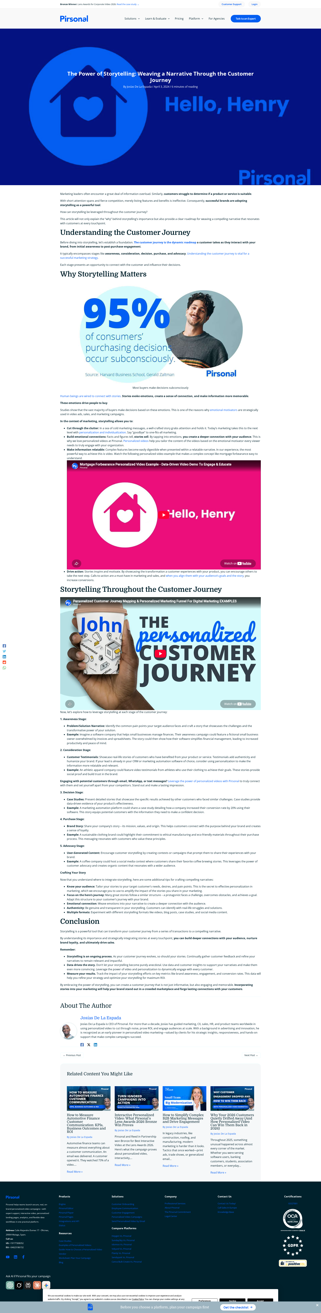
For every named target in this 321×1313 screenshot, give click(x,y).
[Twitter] (4, 651)
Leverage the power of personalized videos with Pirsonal (203, 781)
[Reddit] (4, 662)
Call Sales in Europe (227, 1207)
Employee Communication (125, 1208)
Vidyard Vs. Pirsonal (121, 1248)
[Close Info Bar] (317, 1305)
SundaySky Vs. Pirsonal (123, 1240)
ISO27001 (293, 1203)
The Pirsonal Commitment (178, 1211)
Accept (260, 1301)
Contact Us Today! (227, 1203)
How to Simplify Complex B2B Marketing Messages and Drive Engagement (183, 1118)
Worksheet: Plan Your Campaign (75, 1257)
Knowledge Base (226, 1211)
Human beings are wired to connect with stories (90, 396)
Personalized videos (136, 441)
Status (62, 1225)
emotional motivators (223, 410)
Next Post (251, 1055)
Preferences (205, 1301)
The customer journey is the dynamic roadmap (164, 242)
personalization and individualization (102, 432)
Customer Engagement (123, 1212)
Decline (232, 1301)
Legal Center (171, 1216)
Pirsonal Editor (66, 1208)
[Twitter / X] (88, 1044)
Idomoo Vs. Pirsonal (122, 1244)
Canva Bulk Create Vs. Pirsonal (127, 1261)
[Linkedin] (4, 657)
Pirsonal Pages (66, 1216)
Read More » (75, 1172)
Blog (61, 1262)
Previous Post (72, 1055)
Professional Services (175, 1203)
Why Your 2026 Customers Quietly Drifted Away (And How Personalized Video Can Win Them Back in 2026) (232, 1121)
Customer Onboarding (123, 1204)
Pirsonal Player (66, 1212)
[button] (238, 1307)
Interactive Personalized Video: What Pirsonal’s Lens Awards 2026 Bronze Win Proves (136, 1120)
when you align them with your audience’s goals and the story (205, 576)
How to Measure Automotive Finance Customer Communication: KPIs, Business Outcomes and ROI (86, 1123)
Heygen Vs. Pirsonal (121, 1235)
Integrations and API (69, 1221)
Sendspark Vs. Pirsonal (123, 1257)
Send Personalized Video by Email (128, 1221)
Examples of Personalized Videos (75, 1245)
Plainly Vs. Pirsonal (121, 1253)
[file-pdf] (90, 1307)
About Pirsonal (172, 1207)
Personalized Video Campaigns (127, 1216)
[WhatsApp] (4, 667)
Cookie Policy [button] (138, 1299)
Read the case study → (128, 4)
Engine (62, 1204)
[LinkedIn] (15, 1257)
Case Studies (65, 1240)
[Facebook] (4, 645)
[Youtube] (8, 1257)
